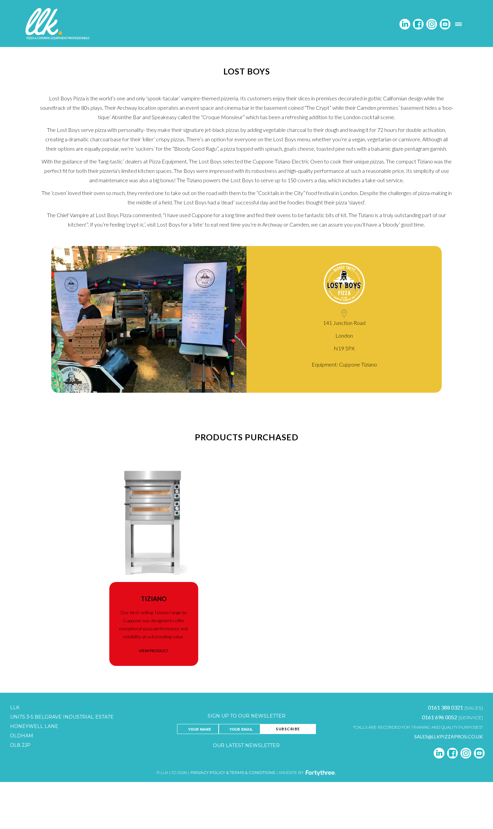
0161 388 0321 (445, 707)
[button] (462, 24)
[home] (58, 24)
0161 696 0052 (439, 717)
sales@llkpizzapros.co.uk (448, 736)
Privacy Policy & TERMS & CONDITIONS (232, 772)
